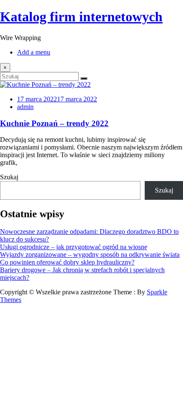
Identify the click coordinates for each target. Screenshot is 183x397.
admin (25, 106)
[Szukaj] (83, 78)
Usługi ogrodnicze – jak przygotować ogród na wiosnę (73, 246)
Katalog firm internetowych (81, 16)
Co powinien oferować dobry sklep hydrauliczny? (67, 262)
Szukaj (9, 177)
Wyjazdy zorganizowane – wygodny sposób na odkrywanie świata (90, 254)
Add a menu (33, 52)
